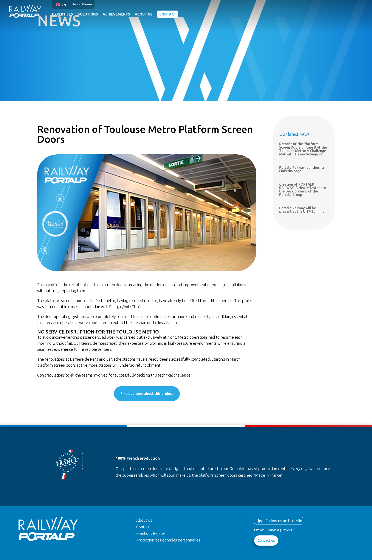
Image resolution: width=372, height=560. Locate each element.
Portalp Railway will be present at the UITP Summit (301, 209)
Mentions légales (151, 533)
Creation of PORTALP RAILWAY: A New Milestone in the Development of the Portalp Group (302, 189)
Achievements (116, 14)
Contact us (266, 540)
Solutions (88, 14)
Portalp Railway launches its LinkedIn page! (302, 169)
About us (143, 14)
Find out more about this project (147, 394)
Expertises (62, 14)
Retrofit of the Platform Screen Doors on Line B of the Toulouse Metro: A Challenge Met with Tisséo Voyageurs (303, 149)
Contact (167, 14)
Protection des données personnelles (168, 540)
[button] (61, 4)
